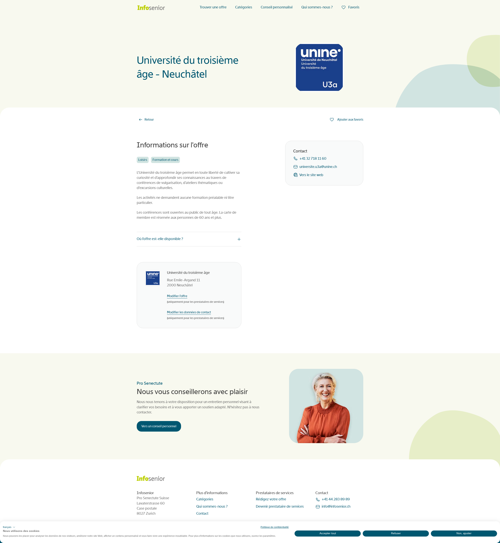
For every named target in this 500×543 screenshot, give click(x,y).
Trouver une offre (213, 7)
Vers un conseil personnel (158, 426)
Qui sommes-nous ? (317, 7)
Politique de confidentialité (275, 527)
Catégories (243, 7)
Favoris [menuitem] (353, 7)
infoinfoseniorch (336, 506)
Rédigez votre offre (271, 499)
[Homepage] (151, 8)
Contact (202, 513)
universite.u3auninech (318, 166)
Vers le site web (311, 175)
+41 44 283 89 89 (336, 499)
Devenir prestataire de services (280, 506)
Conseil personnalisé (277, 7)
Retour (149, 119)
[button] (9, 527)
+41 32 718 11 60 (312, 158)
